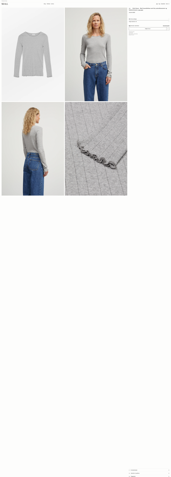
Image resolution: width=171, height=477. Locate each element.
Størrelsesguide (166, 25)
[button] (45, 3)
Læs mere (140, 10)
